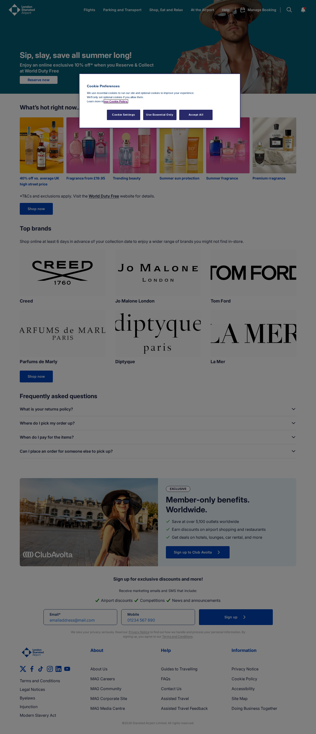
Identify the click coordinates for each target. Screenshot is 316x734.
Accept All (196, 114)
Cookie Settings (123, 114)
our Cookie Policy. (116, 101)
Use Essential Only (159, 114)
